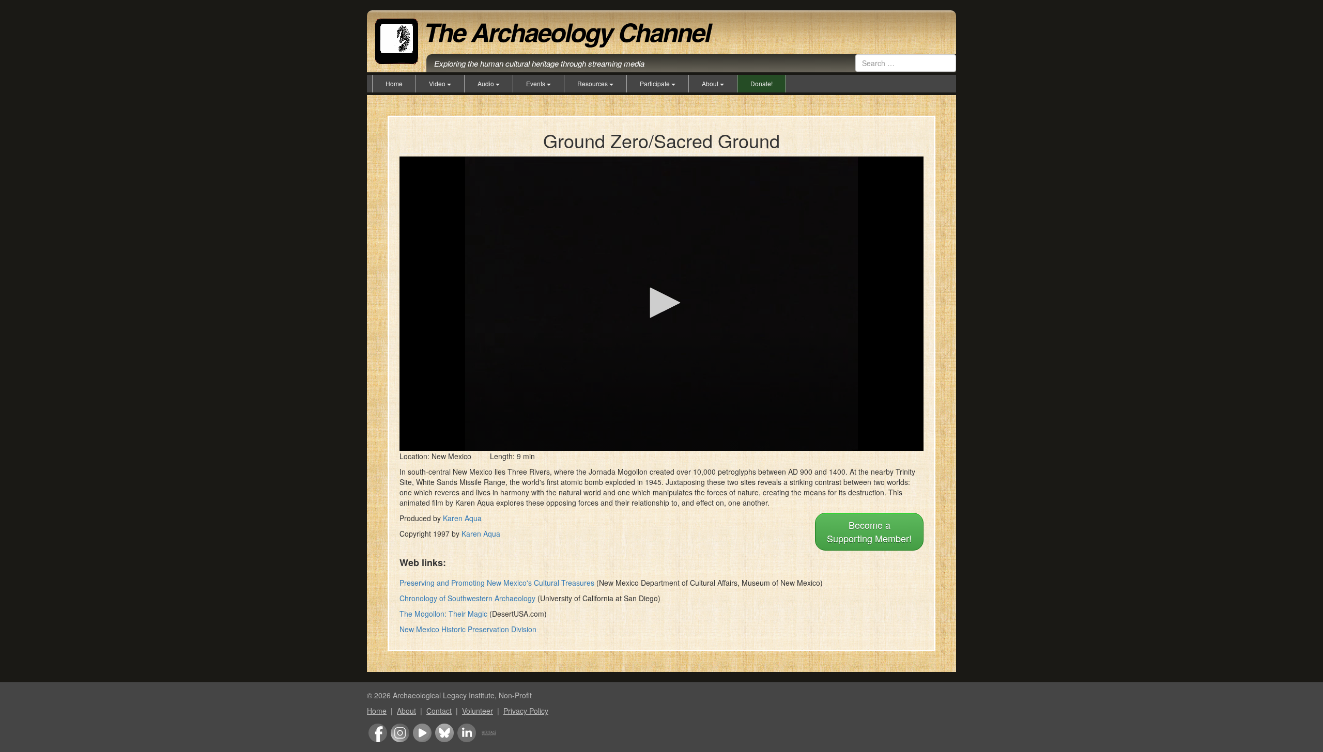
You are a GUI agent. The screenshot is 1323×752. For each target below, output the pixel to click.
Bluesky (444, 733)
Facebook (377, 733)
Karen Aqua (462, 518)
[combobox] (905, 63)
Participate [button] (655, 83)
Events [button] (536, 83)
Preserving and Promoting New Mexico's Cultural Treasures (496, 582)
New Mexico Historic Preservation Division (467, 629)
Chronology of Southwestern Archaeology (467, 598)
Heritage (489, 733)
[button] (661, 302)
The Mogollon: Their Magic (443, 613)
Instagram (400, 733)
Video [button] (438, 83)
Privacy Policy (525, 711)
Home (394, 83)
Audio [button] (487, 83)
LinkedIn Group (466, 733)
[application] (661, 303)
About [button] (711, 83)
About (406, 711)
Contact (439, 711)
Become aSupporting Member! (869, 531)
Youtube (422, 733)
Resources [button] (593, 83)
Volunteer (477, 711)
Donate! (761, 83)
